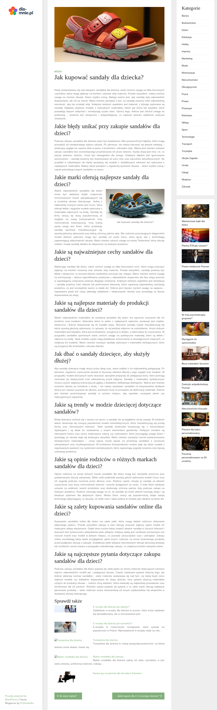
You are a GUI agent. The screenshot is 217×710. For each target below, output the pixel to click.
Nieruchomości (190, 79)
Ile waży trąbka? (68, 696)
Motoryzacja (188, 72)
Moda (58, 71)
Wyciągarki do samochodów (189, 341)
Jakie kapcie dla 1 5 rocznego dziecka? (138, 696)
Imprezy (186, 51)
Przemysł (187, 108)
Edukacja (187, 37)
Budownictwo (189, 23)
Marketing (187, 58)
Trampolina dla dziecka (105, 640)
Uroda (185, 165)
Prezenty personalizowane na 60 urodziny (194, 457)
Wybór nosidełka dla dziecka (108, 656)
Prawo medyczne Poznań (195, 266)
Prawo (185, 101)
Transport (187, 144)
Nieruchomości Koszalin (194, 408)
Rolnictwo (187, 115)
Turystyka (187, 151)
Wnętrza (186, 179)
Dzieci (185, 30)
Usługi (185, 172)
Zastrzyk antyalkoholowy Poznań (195, 386)
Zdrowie (186, 186)
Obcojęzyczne (189, 87)
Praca (185, 94)
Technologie (188, 136)
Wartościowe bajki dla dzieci (193, 223)
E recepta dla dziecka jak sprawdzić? (112, 623)
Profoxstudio (27, 703)
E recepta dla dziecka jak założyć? (111, 606)
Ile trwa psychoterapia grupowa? (193, 316)
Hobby (185, 44)
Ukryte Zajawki (190, 158)
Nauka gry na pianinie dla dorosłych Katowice (117, 673)
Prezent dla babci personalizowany (191, 431)
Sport (185, 129)
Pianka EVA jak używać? (195, 245)
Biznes (185, 15)
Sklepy (185, 122)
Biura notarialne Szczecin (195, 363)
